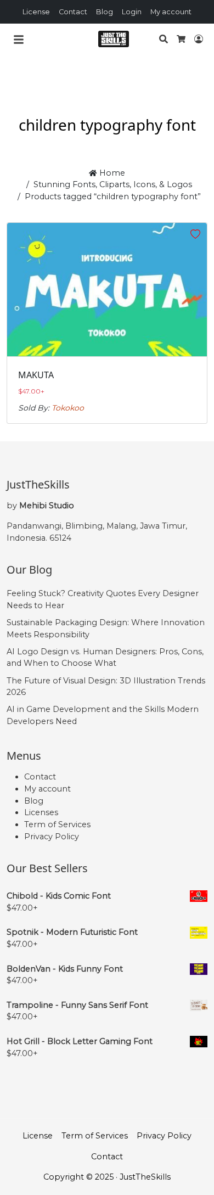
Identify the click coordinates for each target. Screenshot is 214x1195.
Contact (73, 12)
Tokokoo (68, 408)
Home (111, 173)
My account (171, 12)
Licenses (41, 812)
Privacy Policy (51, 836)
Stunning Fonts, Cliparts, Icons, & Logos (112, 184)
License (36, 12)
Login (132, 12)
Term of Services (57, 824)
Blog (104, 12)
